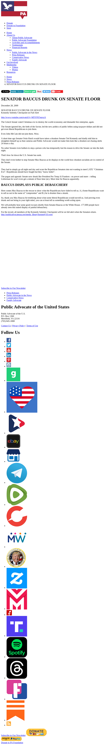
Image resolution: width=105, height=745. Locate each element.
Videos (15, 67)
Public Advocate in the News (24, 52)
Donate (10, 23)
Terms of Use (32, 326)
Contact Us (6, 326)
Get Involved (12, 62)
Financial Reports (19, 47)
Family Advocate (19, 60)
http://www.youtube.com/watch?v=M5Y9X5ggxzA (23, 117)
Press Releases (18, 55)
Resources (11, 72)
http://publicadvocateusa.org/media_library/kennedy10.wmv (27, 214)
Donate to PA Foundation (12, 742)
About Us (11, 35)
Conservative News (20, 57)
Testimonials (17, 45)
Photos (15, 69)
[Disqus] (52, 252)
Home (9, 33)
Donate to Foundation (16, 25)
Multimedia (11, 65)
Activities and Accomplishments (26, 42)
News (9, 50)
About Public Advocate (22, 37)
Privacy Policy (18, 326)
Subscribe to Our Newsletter (13, 288)
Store (9, 28)
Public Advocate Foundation (24, 40)
